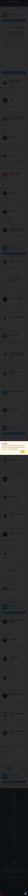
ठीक (23, 452)
